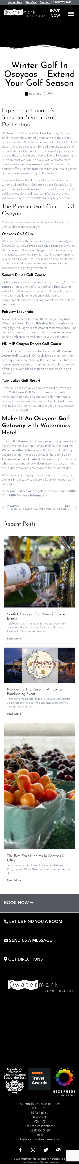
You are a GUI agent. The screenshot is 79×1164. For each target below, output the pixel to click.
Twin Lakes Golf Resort (25, 392)
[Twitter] (46, 1149)
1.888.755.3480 (39, 1130)
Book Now (17, 903)
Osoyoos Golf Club (37, 245)
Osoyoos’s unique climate (19, 459)
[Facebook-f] (20, 1149)
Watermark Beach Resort (19, 450)
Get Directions (25, 959)
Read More (14, 638)
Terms (23, 1162)
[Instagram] (33, 1149)
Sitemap (54, 1162)
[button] (71, 14)
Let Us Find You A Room (35, 922)
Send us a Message (30, 941)
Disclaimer (33, 1162)
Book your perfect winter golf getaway (29, 491)
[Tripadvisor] (58, 1149)
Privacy (44, 1162)
